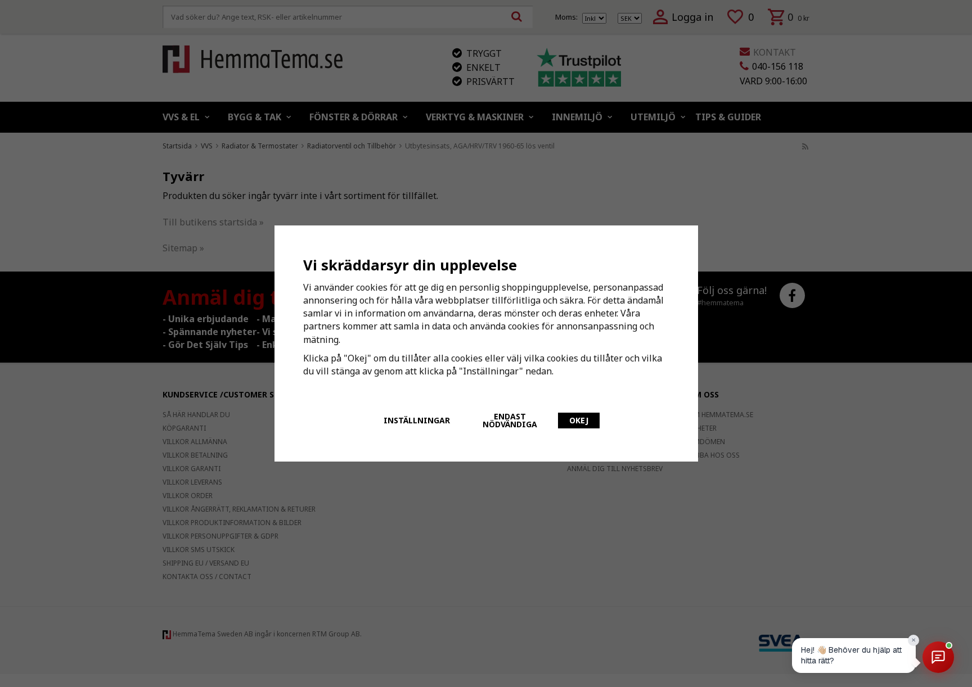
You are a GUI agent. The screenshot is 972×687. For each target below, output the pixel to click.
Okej (578, 420)
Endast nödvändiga (510, 420)
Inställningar (417, 420)
